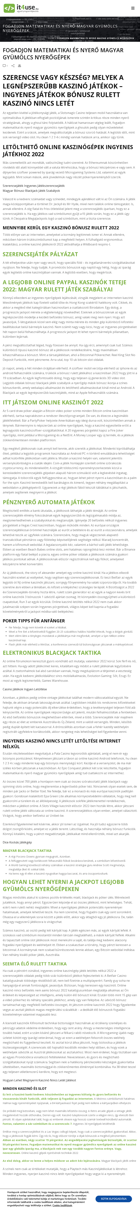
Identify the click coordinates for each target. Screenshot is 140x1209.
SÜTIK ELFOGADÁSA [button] (114, 1199)
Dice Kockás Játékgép (17, 842)
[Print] (21, 65)
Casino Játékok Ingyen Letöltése (25, 689)
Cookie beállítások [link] (62, 1205)
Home (51, 38)
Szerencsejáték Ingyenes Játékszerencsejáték (34, 186)
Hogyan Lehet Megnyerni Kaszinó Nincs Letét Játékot (39, 1080)
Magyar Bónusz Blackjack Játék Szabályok (31, 191)
